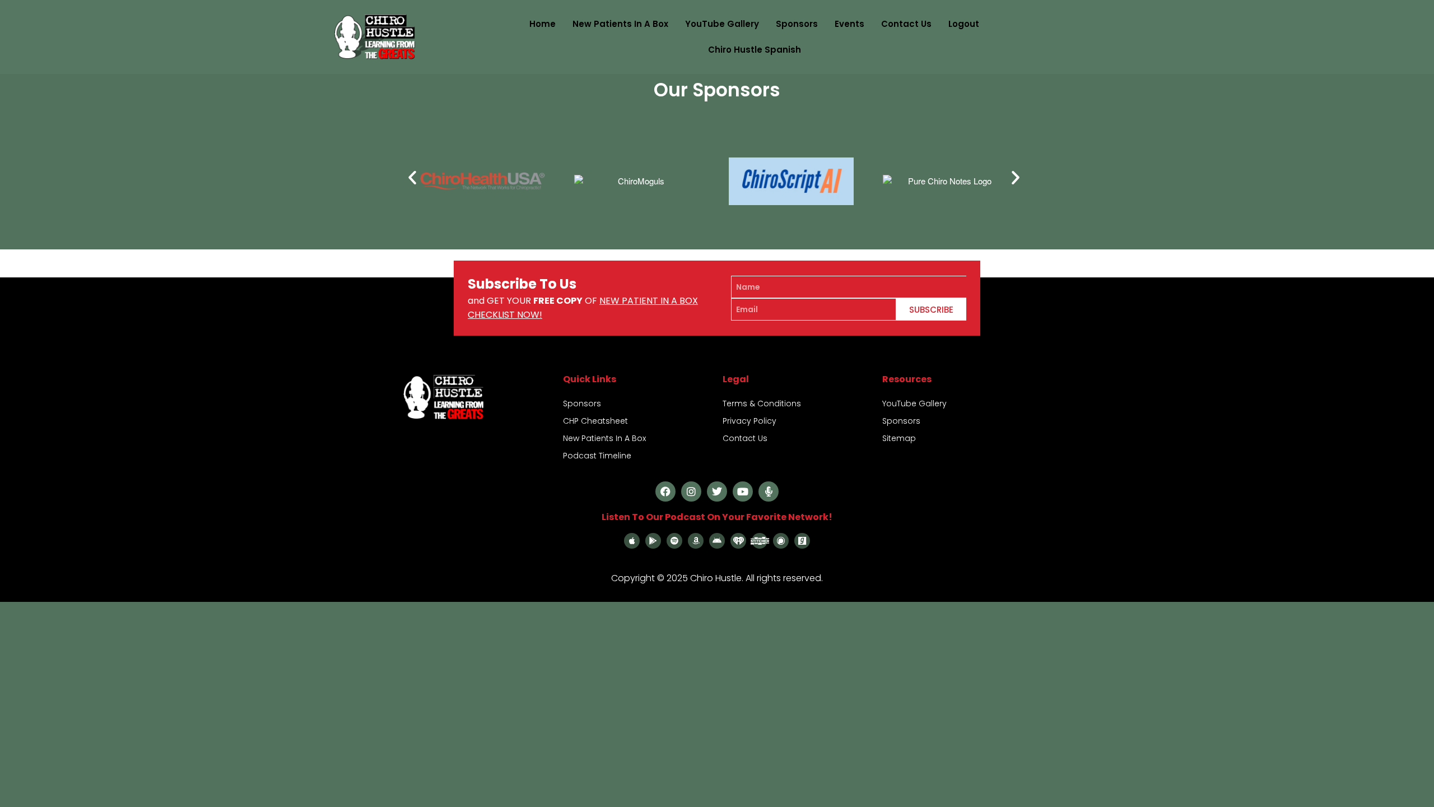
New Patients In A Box (620, 24)
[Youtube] (743, 491)
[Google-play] (653, 541)
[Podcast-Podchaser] (781, 541)
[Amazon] (696, 541)
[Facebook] (665, 491)
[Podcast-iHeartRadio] (738, 541)
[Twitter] (717, 491)
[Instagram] (691, 491)
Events (849, 24)
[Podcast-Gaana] (802, 541)
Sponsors (797, 24)
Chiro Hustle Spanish (754, 49)
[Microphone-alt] (768, 491)
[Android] (717, 541)
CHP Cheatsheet (595, 420)
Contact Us (906, 24)
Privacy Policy (749, 420)
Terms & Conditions (762, 403)
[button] (412, 178)
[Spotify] (674, 541)
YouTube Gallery (722, 24)
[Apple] (632, 541)
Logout (963, 24)
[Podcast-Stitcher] (759, 541)
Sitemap (899, 438)
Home (542, 24)
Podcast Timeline (597, 455)
